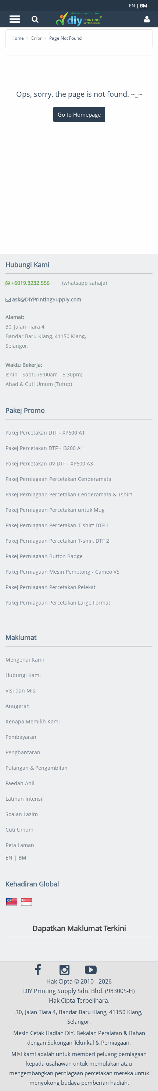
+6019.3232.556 (30, 282)
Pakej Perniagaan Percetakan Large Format (58, 602)
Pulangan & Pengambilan (37, 767)
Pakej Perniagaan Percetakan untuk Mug (55, 509)
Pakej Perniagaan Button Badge (44, 556)
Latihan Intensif (25, 798)
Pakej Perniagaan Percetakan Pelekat (51, 587)
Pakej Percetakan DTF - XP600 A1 (45, 432)
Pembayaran (21, 736)
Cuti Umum (19, 829)
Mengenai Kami (25, 659)
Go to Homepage (79, 114)
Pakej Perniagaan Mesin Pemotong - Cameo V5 (62, 571)
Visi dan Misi (21, 690)
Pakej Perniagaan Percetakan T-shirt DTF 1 (57, 525)
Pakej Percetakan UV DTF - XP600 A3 (49, 463)
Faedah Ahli (20, 783)
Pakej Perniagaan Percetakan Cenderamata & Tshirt (69, 494)
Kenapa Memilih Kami (33, 721)
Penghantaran (23, 752)
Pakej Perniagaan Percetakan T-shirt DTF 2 (57, 540)
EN (132, 5)
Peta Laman (20, 845)
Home (17, 38)
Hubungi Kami (23, 675)
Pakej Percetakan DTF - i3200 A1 (44, 447)
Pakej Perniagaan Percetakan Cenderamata (58, 478)
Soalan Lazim (22, 814)
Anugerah (18, 705)
